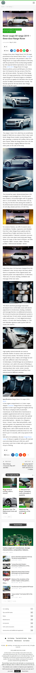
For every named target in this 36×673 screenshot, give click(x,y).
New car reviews (16, 29)
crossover (11, 405)
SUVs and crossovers (9, 31)
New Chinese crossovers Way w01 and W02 (9, 465)
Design (28, 56)
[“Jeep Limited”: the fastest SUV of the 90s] (6, 596)
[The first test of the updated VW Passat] (6, 588)
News (4, 616)
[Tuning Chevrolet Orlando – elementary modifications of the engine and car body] (6, 566)
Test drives (10, 640)
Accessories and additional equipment (13, 630)
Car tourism (6, 623)
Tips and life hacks (8, 612)
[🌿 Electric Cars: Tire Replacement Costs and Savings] (10, 503)
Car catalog (6, 29)
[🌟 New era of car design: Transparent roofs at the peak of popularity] (26, 483)
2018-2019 (10, 67)
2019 (4, 401)
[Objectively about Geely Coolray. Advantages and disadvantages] (6, 573)
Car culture (26, 640)
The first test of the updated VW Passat (22, 586)
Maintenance (6, 619)
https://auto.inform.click (23, 653)
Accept (17, 671)
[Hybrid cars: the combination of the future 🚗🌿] (26, 503)
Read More (25, 671)
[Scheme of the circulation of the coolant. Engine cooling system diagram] (6, 581)
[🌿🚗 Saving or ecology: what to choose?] (10, 483)
